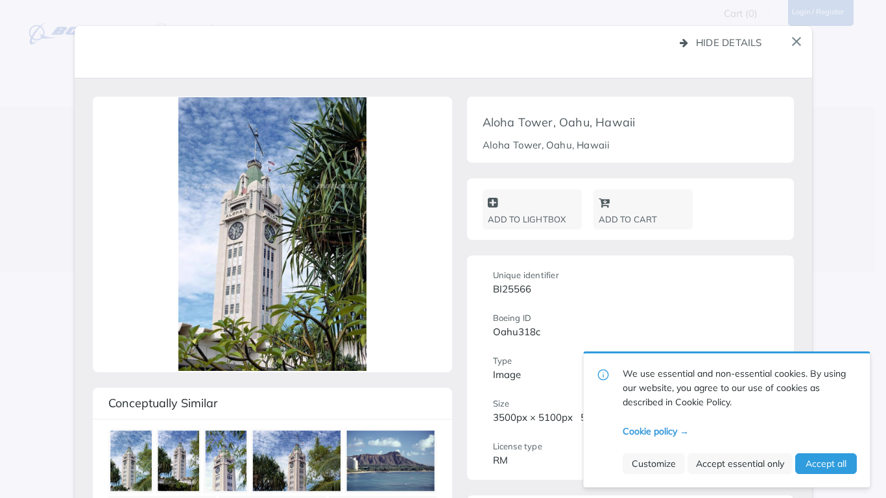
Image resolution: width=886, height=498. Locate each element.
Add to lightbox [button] (527, 219)
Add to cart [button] (628, 219)
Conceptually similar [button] (163, 403)
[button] (796, 41)
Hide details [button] (729, 42)
